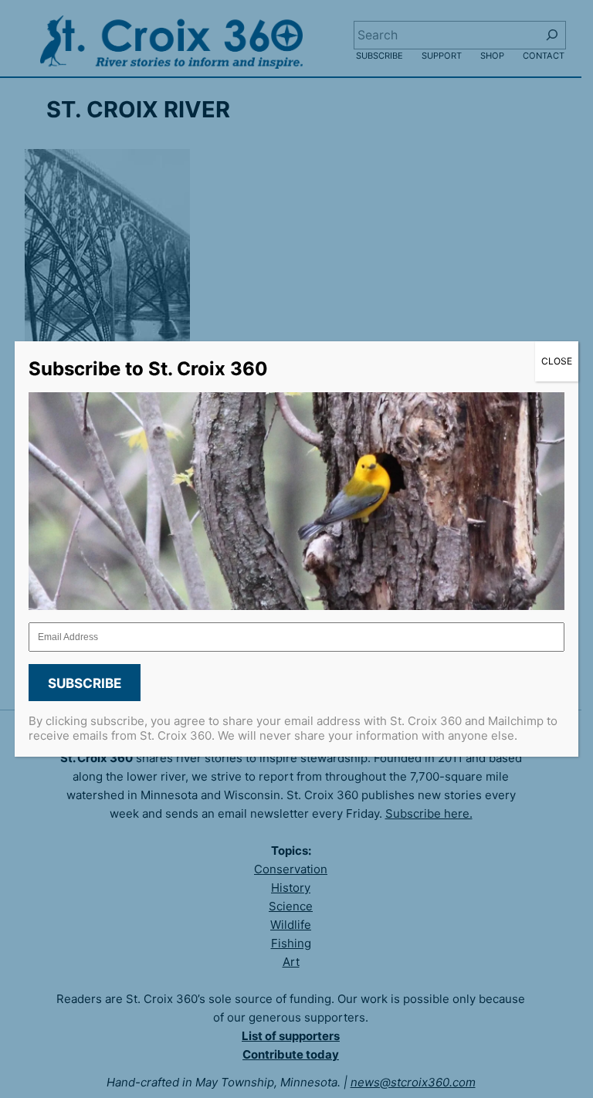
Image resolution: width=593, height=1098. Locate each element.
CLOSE (556, 361)
